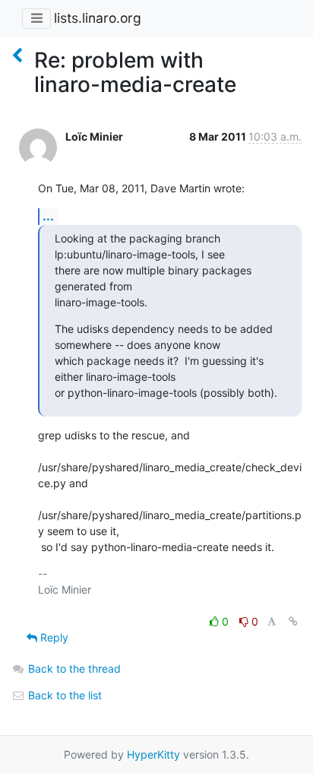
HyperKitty (153, 754)
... (48, 215)
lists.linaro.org (97, 18)
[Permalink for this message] (293, 621)
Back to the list (63, 695)
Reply (52, 637)
